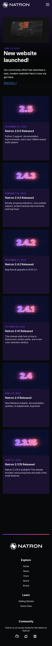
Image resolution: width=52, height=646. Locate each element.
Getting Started (26, 601)
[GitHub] (17, 636)
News (26, 571)
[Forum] (26, 636)
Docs (26, 576)
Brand (26, 585)
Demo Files (26, 606)
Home (26, 566)
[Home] (16, 5)
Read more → (10, 82)
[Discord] (35, 636)
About (26, 580)
